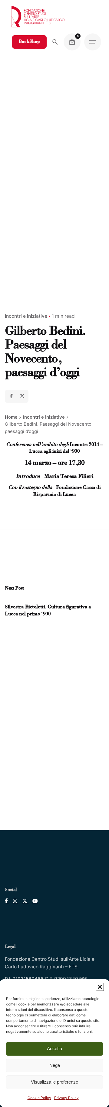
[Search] (55, 41)
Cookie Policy (39, 1097)
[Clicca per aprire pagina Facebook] (7, 901)
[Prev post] (8, 600)
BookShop (29, 42)
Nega (54, 1065)
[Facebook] (11, 396)
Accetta (54, 1048)
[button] (100, 987)
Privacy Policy (66, 1097)
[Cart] (72, 41)
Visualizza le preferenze (54, 1082)
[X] (22, 396)
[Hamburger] (92, 41)
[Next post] (13, 600)
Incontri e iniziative (26, 316)
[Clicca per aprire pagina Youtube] (33, 901)
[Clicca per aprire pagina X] (23, 901)
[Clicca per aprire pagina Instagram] (13, 901)
